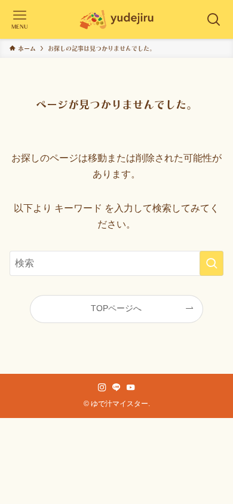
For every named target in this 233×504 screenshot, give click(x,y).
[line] (116, 387)
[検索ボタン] (213, 19)
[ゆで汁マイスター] (116, 19)
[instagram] (102, 387)
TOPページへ (116, 308)
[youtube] (130, 387)
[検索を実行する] (211, 263)
